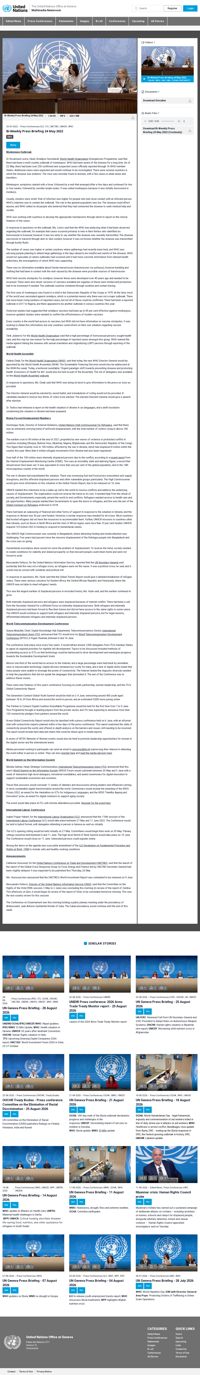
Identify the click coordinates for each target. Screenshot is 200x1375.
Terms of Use (182, 1353)
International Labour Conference (23, 820)
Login (190, 8)
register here (68, 753)
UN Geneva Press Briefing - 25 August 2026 (163, 1004)
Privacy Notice (44, 1371)
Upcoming (138, 21)
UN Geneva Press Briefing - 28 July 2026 (164, 1281)
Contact (11, 1371)
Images (84, 21)
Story (13, 145)
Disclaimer (181, 1356)
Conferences (117, 21)
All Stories (157, 21)
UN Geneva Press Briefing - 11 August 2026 (96, 1194)
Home (179, 1334)
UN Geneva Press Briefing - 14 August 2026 (29, 1197)
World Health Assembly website (31, 375)
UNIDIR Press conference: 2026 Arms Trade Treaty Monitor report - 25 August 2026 (98, 1006)
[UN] (15, 8)
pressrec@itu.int (81, 749)
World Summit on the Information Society (35, 770)
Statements (66, 21)
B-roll (99, 21)
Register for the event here (96, 803)
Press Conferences (40, 21)
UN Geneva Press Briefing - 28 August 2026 (29, 1010)
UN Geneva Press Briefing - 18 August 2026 (163, 1102)
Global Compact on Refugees (22, 505)
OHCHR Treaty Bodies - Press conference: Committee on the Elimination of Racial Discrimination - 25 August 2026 (32, 1104)
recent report (118, 457)
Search (179, 1338)
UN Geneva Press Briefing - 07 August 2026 (29, 1283)
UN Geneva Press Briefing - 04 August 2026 (96, 1283)
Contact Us (181, 1349)
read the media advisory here (96, 753)
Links (178, 1345)
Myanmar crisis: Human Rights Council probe (163, 1194)
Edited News (13, 21)
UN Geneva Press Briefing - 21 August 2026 (96, 1102)
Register (172, 8)
